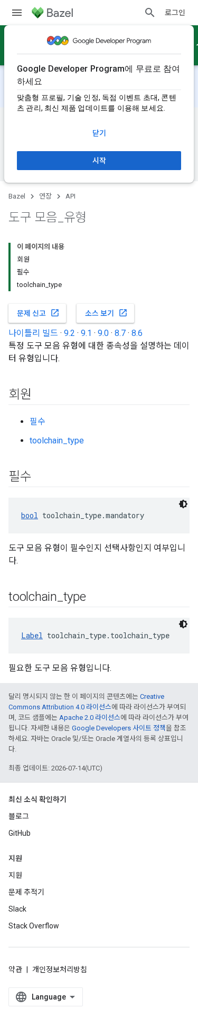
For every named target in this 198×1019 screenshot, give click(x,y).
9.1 (86, 333)
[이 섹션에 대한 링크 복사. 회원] (42, 395)
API (70, 196)
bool (29, 515)
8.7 (120, 333)
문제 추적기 (26, 892)
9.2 (69, 333)
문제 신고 (38, 313)
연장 (45, 196)
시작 (99, 160)
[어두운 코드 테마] (183, 504)
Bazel (16, 196)
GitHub (19, 833)
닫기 (99, 133)
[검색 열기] (150, 12)
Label (32, 635)
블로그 (18, 816)
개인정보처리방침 (59, 969)
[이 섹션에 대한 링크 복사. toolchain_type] (96, 597)
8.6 (137, 333)
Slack (17, 909)
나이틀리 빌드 (33, 333)
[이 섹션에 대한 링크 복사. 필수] (42, 477)
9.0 (103, 333)
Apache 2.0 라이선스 (89, 717)
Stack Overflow (33, 926)
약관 (15, 969)
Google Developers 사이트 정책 (119, 728)
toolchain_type (57, 441)
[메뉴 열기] (16, 12)
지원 (15, 875)
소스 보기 (106, 313)
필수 (37, 422)
